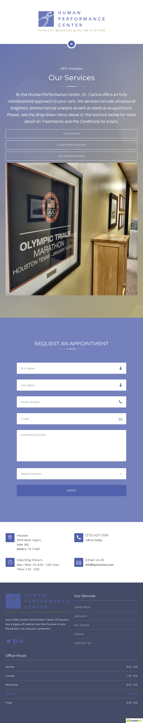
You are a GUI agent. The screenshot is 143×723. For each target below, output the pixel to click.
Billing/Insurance (71, 156)
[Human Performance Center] (71, 21)
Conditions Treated (71, 144)
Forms (79, 634)
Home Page (82, 607)
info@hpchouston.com (99, 564)
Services (80, 616)
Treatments (71, 133)
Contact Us (82, 643)
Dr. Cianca (82, 625)
